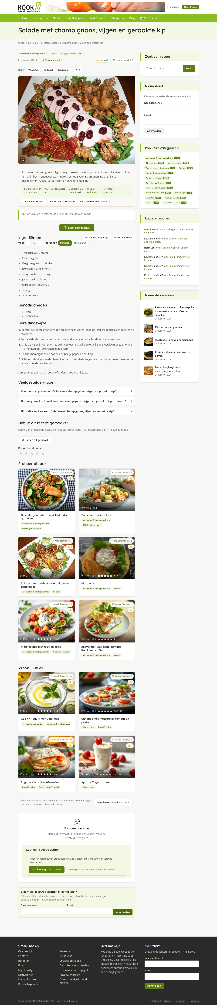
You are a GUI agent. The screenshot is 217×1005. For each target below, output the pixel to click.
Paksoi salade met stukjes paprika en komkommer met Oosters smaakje (174, 311)
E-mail (70, 905)
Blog (132, 18)
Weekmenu (66, 951)
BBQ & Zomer (74, 18)
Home (24, 18)
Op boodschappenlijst (97, 237)
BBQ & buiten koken (92, 525)
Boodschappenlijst (29, 984)
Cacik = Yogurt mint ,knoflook (40, 718)
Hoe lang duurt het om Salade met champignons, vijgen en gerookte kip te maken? (73, 401)
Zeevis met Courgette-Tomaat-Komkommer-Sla (101, 648)
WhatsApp (33, 69)
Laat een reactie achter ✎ (94, 201)
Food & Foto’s (97, 18)
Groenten (153, 197)
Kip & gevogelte (175, 197)
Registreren (190, 7)
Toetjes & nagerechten (32, 724)
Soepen (185, 168)
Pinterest (48, 69)
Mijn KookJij (25, 970)
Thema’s (116, 18)
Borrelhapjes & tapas (158, 183)
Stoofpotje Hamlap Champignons (174, 339)
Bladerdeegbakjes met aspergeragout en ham (168, 369)
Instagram (180, 1000)
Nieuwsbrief (25, 975)
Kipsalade (87, 583)
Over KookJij (25, 951)
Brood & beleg (104, 727)
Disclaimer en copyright (74, 970)
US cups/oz (80, 242)
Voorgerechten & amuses (73, 53)
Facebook (194, 1000)
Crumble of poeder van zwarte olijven (172, 353)
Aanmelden (123, 912)
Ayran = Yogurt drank (95, 782)
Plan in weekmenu (123, 237)
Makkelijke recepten (31, 528)
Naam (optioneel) (29, 905)
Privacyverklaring (70, 975)
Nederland (107, 192)
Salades (54, 53)
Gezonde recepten (61, 651)
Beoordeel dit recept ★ (62, 201)
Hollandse (92, 192)
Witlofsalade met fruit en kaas (41, 646)
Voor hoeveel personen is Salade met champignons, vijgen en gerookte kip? (68, 391)
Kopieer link (64, 70)
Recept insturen (27, 979)
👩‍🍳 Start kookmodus (77, 227)
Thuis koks (66, 956)
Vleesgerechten (178, 163)
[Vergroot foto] (23, 159)
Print (77, 70)
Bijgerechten (88, 727)
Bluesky (167, 1000)
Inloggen (174, 7)
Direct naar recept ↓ (34, 201)
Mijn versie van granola (168, 327)
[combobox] (162, 68)
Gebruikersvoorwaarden (74, 965)
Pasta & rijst (183, 192)
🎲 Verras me (149, 18)
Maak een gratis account (46, 869)
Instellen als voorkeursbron (113, 802)
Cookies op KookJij (70, 960)
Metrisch (65, 242)
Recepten (40, 18)
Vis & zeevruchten (157, 178)
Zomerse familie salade (96, 515)
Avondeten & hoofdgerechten (33, 53)
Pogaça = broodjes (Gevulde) (40, 782)
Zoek (189, 68)
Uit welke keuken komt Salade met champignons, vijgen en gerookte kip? (67, 411)
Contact (23, 956)
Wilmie (34, 60)
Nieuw (57, 18)
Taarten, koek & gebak (49, 787)
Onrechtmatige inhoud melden (73, 981)
